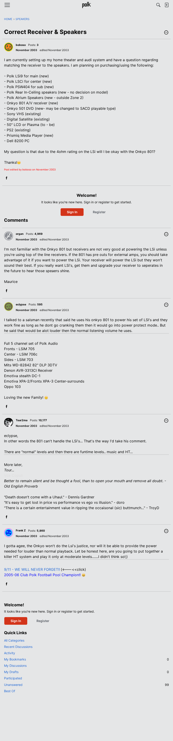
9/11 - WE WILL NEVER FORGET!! (32, 569)
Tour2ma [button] (21, 420)
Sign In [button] (72, 212)
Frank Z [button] (21, 530)
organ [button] (19, 233)
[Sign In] (166, 5)
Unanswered (86, 685)
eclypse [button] (21, 304)
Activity (9, 653)
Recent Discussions (18, 647)
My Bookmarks (86, 659)
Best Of (9, 691)
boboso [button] (21, 45)
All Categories (14, 640)
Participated (13, 678)
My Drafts (86, 672)
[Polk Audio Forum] (86, 5)
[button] (166, 33)
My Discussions (15, 665)
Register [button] (99, 212)
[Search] (158, 5)
